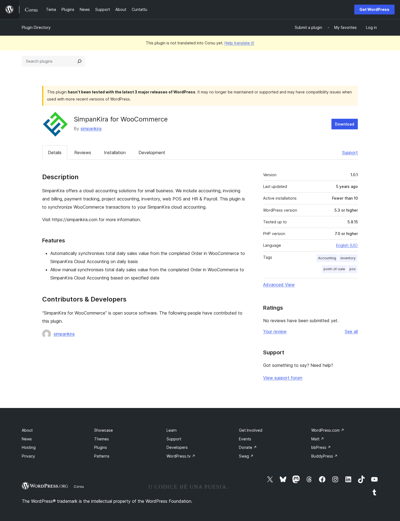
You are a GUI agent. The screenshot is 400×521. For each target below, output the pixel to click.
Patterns (101, 456)
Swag (246, 456)
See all (351, 331)
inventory (348, 258)
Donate (248, 447)
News (27, 439)
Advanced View (279, 284)
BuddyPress (324, 456)
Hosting (29, 447)
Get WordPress (374, 9)
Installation (115, 152)
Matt (317, 439)
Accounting (327, 258)
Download (344, 124)
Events (245, 439)
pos (352, 269)
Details (54, 152)
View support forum (282, 377)
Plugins (100, 447)
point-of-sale (334, 269)
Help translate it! (239, 43)
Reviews (82, 152)
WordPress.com (327, 430)
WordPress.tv (181, 456)
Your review (275, 331)
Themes (101, 439)
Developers (177, 447)
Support (350, 152)
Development (152, 152)
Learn (172, 430)
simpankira (91, 128)
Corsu (79, 486)
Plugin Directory (36, 27)
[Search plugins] (79, 61)
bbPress (321, 447)
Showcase (103, 430)
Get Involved (250, 430)
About (27, 430)
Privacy (28, 456)
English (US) (347, 245)
